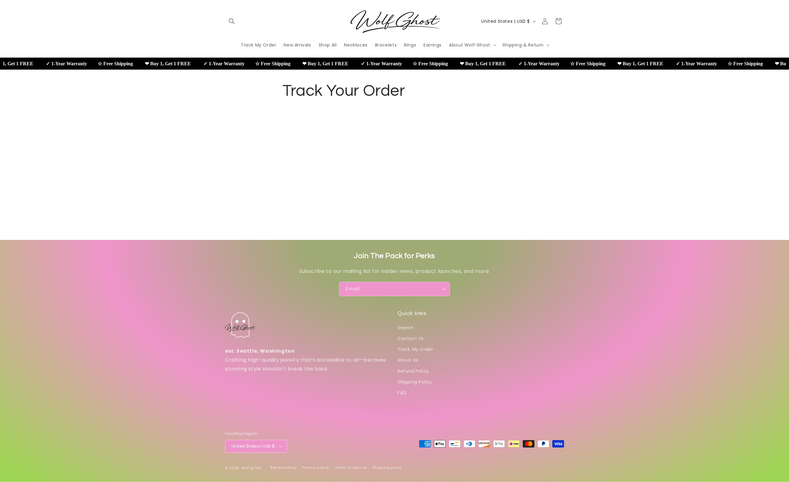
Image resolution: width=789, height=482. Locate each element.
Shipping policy (387, 467)
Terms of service (351, 467)
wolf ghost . (252, 467)
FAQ (402, 393)
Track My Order (415, 349)
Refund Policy (413, 371)
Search (406, 328)
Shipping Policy (415, 382)
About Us (408, 360)
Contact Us (411, 338)
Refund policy (283, 467)
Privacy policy (315, 467)
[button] (232, 21)
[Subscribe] (443, 289)
